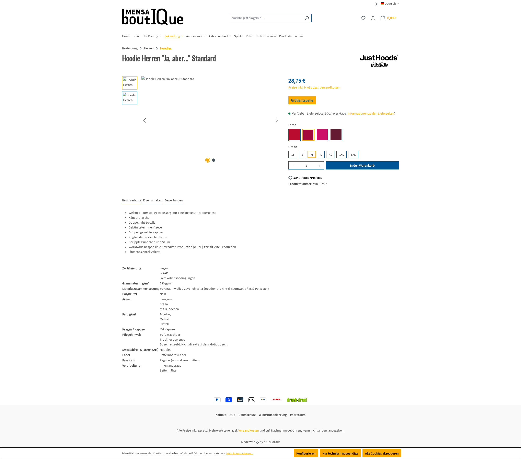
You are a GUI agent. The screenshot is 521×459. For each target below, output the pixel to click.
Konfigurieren (305, 453)
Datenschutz (247, 415)
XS (292, 154)
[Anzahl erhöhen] (320, 165)
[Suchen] (307, 18)
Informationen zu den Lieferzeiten (371, 113)
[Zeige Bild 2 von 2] (213, 160)
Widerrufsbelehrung (273, 415)
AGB (232, 415)
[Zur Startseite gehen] (152, 17)
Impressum (297, 415)
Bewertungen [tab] (173, 200)
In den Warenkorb (362, 165)
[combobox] (266, 18)
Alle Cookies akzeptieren (382, 453)
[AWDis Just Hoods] (379, 61)
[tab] (131, 200)
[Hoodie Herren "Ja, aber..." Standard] (210, 120)
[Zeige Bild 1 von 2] (207, 160)
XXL (341, 154)
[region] (201, 120)
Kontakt (221, 415)
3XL (353, 154)
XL (330, 154)
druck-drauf (272, 442)
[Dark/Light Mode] (376, 3)
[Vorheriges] (144, 120)
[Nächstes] (277, 120)
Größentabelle (302, 100)
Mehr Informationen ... (239, 453)
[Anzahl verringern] (292, 165)
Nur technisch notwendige (340, 453)
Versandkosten (248, 430)
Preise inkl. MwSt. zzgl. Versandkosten (314, 87)
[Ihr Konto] (373, 18)
